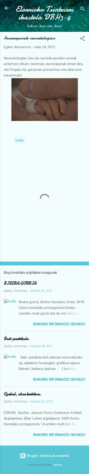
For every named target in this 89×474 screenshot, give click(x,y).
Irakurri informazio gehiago (59, 324)
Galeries (57, 464)
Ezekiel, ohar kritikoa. (23, 394)
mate (19, 140)
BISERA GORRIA (20, 283)
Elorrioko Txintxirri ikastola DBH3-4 (44, 13)
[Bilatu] (82, 9)
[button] (82, 39)
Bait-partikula (16, 339)
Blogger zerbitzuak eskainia (47, 456)
